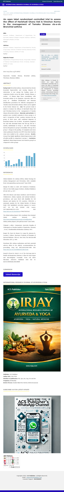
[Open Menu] (3, 4)
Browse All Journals (47, 1)
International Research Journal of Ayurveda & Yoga (25, 4)
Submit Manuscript (57, 1)
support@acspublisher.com (34, 477)
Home (5, 11)
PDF (43, 34)
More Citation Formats (47, 98)
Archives (57, 11)
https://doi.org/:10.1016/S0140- (11, 211)
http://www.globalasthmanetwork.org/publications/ (17, 219)
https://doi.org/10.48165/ (13, 71)
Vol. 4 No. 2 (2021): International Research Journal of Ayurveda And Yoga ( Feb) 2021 (29, 13)
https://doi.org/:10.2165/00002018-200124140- (15, 249)
